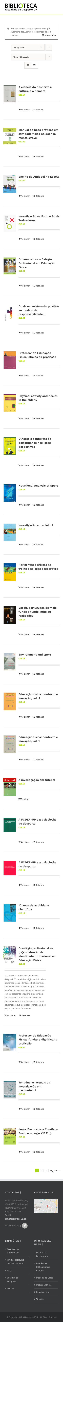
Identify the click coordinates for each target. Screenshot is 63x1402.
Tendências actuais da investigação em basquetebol (34, 1086)
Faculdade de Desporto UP (13, 1251)
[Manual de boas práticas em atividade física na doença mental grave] (9, 136)
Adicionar (25, 109)
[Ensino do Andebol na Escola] (9, 184)
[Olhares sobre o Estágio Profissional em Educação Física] (9, 266)
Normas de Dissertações (42, 1254)
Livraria (10, 1288)
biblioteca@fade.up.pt (15, 1218)
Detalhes (39, 109)
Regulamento (42, 1292)
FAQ (9, 1270)
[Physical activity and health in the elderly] (9, 403)
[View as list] (34, 65)
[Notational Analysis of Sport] (9, 493)
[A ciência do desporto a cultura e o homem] (9, 94)
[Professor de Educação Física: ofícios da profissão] (9, 360)
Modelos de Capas (44, 1277)
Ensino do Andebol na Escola (38, 176)
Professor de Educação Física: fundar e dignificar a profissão (37, 1039)
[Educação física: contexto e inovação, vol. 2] (9, 701)
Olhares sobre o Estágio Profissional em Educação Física (36, 263)
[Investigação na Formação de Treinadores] (9, 223)
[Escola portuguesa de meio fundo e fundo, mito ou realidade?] (9, 615)
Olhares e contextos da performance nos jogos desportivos (34, 442)
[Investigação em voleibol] (9, 532)
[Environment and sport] (9, 662)
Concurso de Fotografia (12, 1279)
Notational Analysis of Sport (38, 485)
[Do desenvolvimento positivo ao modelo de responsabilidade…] (9, 313)
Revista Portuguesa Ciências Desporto (15, 1261)
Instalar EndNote (44, 1284)
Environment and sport (34, 654)
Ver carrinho (50, 35)
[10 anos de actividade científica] (9, 913)
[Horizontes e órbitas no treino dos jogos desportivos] (9, 572)
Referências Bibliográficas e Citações (43, 1267)
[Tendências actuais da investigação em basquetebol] (9, 1090)
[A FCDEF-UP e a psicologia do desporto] (9, 825)
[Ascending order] (49, 47)
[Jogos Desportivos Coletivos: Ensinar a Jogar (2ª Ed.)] (9, 1136)
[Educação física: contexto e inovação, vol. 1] (9, 744)
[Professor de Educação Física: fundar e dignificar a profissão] (9, 1042)
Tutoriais (40, 1299)
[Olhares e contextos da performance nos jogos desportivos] (9, 446)
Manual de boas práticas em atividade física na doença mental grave (38, 133)
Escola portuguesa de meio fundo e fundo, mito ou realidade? (37, 611)
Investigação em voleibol (35, 525)
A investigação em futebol (36, 780)
